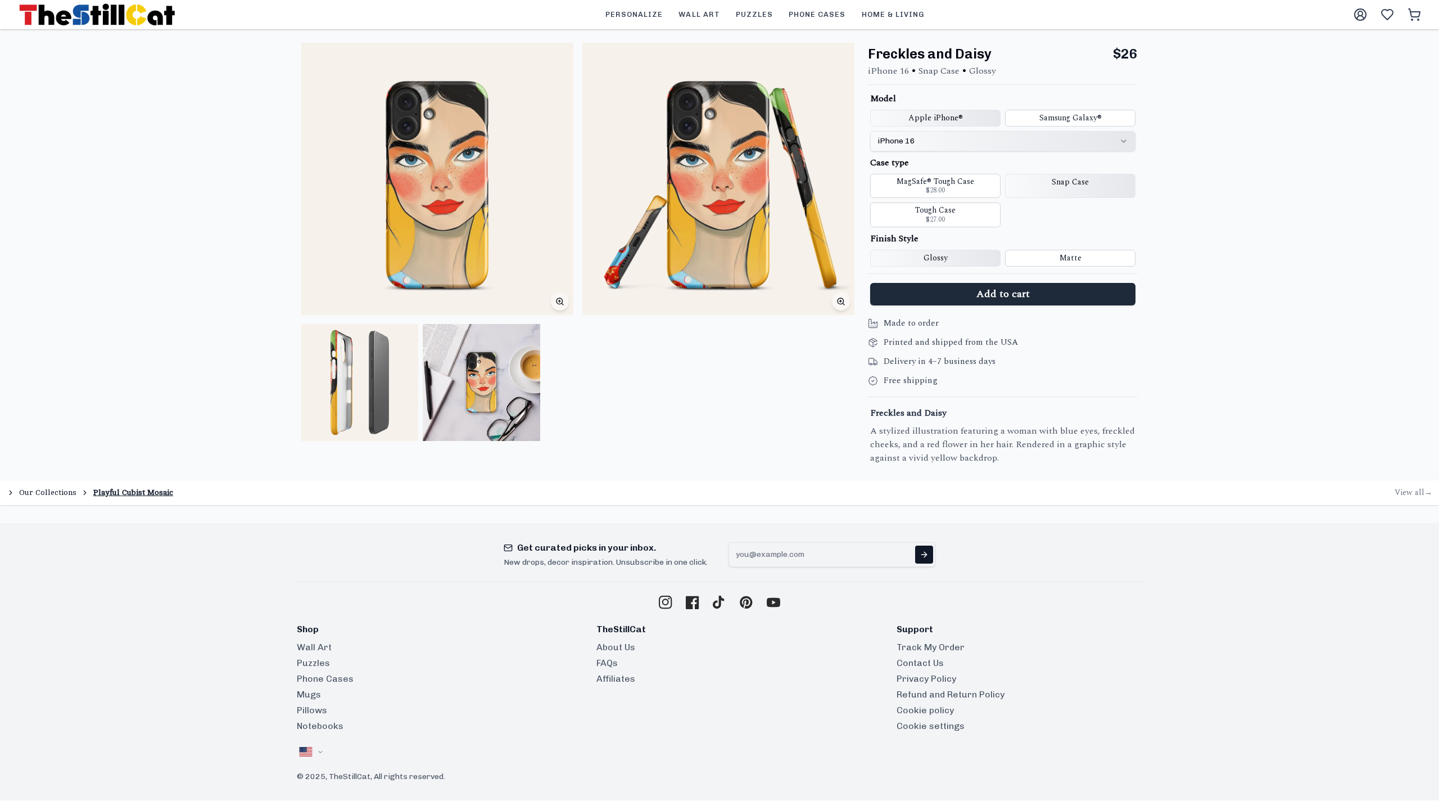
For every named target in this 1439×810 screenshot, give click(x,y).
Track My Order (931, 647)
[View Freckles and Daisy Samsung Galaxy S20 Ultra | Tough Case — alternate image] (359, 382)
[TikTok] (719, 602)
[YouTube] (773, 602)
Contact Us (920, 663)
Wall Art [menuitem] (699, 14)
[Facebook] (692, 602)
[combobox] (1002, 141)
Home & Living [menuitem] (893, 14)
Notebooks (320, 726)
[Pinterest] (746, 602)
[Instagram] (665, 602)
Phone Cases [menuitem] (817, 14)
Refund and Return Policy (950, 694)
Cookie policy (925, 710)
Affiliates (615, 678)
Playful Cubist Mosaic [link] (133, 492)
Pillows (312, 710)
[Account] (1360, 14)
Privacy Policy (926, 678)
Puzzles (313, 663)
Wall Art (314, 647)
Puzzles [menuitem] (754, 14)
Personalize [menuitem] (634, 14)
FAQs (607, 663)
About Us (615, 647)
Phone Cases (325, 678)
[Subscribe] (924, 555)
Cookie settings (931, 726)
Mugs (309, 694)
